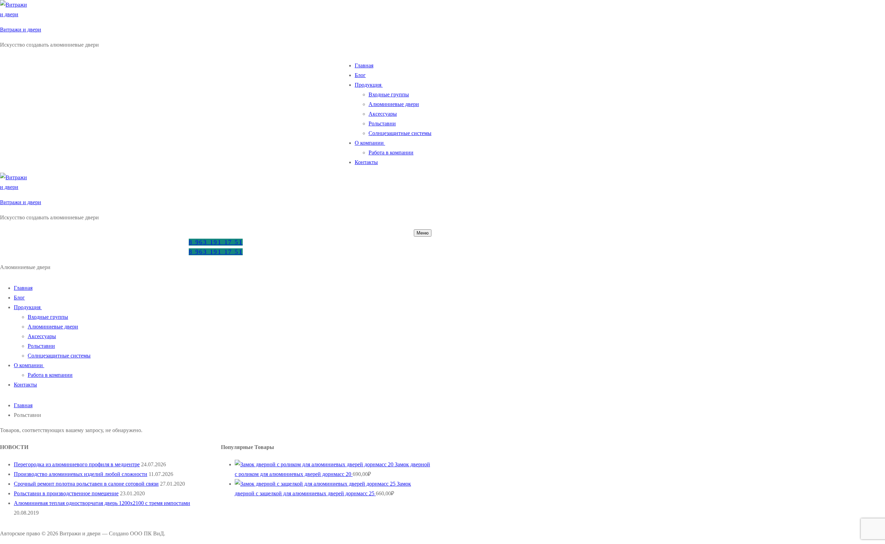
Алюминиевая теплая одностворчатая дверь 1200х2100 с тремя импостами (102, 503)
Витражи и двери (20, 29)
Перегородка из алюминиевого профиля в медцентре (77, 464)
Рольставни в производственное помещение (66, 493)
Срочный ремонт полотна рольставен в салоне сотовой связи (86, 484)
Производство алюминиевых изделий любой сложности (80, 474)
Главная (23, 405)
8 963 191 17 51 (216, 242)
